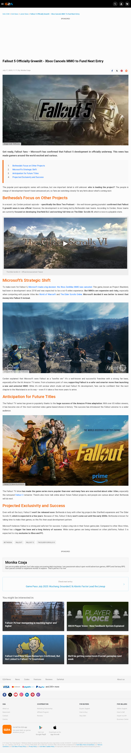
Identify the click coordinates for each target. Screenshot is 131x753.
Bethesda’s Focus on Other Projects (28, 165)
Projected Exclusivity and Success (28, 177)
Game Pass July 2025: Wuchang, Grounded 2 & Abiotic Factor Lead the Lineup (65, 586)
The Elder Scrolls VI (46, 542)
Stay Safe (82, 716)
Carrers (5, 719)
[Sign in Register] (121, 4)
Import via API (122, 716)
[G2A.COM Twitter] (10, 695)
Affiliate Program (43, 712)
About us (121, 679)
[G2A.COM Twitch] (38, 695)
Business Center (122, 719)
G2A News (14, 14)
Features (37, 679)
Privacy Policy (33, 746)
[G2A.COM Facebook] (4, 695)
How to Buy (83, 712)
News (17, 679)
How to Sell (121, 712)
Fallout (19, 542)
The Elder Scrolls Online (71, 294)
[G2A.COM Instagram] (21, 695)
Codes (26, 679)
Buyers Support (84, 709)
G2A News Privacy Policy (19, 746)
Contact (5, 716)
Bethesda (8, 542)
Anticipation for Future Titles (25, 173)
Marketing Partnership (44, 709)
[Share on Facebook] (112, 71)
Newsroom (6, 712)
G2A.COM (6, 14)
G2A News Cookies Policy (47, 746)
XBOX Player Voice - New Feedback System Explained (96, 626)
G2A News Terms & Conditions (85, 744)
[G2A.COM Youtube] (16, 695)
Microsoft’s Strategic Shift (24, 169)
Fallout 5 (30, 542)
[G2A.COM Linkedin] (27, 695)
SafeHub (60, 679)
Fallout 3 (19, 495)
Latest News (24, 14)
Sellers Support (122, 709)
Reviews (49, 679)
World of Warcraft (47, 294)
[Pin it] (121, 71)
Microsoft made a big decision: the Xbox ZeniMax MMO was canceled (60, 287)
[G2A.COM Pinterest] (33, 695)
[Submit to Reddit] (126, 71)
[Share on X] (117, 71)
